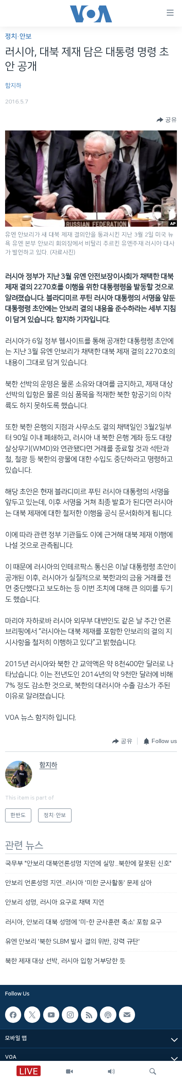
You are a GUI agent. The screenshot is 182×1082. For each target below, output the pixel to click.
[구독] (127, 1014)
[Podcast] (108, 1014)
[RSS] (89, 1014)
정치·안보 (18, 36)
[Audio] (111, 1071)
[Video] (69, 1071)
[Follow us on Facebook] (13, 1014)
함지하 (13, 85)
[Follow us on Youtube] (51, 1014)
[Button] (167, 119)
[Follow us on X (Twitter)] (32, 1014)
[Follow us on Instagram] (70, 1014)
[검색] (152, 1071)
